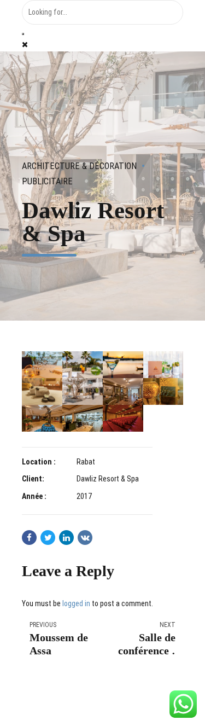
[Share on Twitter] (47, 537)
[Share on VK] (85, 537)
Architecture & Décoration (79, 166)
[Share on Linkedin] (66, 537)
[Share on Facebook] (29, 537)
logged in (76, 603)
